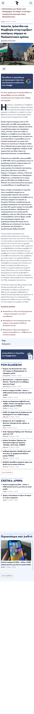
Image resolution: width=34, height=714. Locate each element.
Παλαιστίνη (6, 344)
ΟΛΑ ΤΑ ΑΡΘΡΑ (6, 473)
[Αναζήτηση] (31, 3)
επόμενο (30, 357)
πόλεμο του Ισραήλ (8, 144)
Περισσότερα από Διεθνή (16, 536)
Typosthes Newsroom (8, 41)
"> (13, 81)
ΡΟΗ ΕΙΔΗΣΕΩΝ (11, 365)
